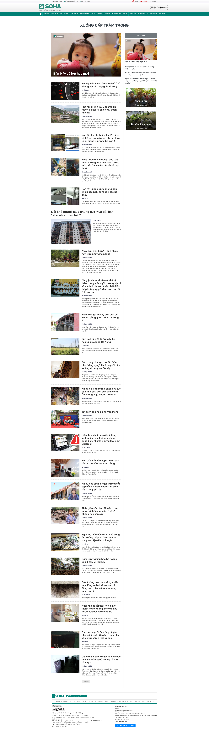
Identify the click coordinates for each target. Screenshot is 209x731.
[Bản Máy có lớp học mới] (86, 55)
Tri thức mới (86, 90)
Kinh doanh (74, 13)
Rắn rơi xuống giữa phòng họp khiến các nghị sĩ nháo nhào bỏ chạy (99, 192)
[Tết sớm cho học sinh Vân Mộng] (65, 419)
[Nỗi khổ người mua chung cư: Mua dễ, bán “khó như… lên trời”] (71, 231)
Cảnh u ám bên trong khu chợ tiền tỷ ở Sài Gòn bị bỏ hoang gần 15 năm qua (101, 659)
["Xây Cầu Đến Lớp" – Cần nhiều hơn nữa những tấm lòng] (65, 258)
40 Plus (93, 13)
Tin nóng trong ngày (141, 124)
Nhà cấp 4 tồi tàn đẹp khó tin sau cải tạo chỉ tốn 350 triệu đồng (100, 462)
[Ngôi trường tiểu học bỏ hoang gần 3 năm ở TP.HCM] (65, 566)
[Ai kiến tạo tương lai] (159, 7)
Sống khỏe (141, 13)
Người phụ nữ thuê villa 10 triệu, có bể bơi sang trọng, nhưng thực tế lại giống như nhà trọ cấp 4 (101, 138)
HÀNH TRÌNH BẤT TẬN (71, 1)
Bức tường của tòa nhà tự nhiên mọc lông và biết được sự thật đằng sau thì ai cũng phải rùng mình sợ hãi (100, 586)
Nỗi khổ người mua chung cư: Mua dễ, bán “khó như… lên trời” (82, 213)
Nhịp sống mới (116, 13)
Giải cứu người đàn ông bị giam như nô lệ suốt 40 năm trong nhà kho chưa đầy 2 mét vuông (100, 635)
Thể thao (107, 13)
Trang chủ (57, 701)
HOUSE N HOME (57, 1)
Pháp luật (133, 13)
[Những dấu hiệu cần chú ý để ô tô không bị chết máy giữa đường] (65, 91)
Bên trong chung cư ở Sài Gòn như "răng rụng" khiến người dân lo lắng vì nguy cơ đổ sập (101, 365)
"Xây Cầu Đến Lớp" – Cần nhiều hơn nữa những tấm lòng (100, 252)
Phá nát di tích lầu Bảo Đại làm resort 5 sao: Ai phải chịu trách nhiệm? (99, 109)
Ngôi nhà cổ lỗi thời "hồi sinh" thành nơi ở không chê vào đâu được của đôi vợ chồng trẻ (99, 608)
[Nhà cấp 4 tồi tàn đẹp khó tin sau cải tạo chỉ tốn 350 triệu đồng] (65, 468)
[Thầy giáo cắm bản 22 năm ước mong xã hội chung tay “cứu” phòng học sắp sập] (65, 515)
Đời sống (162, 13)
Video (143, 701)
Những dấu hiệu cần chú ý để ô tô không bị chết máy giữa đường (101, 85)
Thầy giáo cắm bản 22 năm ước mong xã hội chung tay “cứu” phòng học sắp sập (100, 511)
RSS (153, 701)
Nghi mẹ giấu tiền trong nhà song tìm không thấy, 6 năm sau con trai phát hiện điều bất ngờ (101, 537)
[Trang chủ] (50, 7)
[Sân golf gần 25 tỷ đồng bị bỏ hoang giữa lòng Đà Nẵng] (65, 346)
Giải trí (125, 13)
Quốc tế (99, 13)
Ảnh (148, 701)
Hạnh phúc (54, 13)
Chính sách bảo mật (121, 721)
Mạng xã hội (141, 101)
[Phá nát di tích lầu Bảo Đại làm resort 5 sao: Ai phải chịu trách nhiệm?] (65, 114)
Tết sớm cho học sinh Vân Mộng (100, 411)
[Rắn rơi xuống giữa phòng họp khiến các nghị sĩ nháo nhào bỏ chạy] (65, 196)
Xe (147, 13)
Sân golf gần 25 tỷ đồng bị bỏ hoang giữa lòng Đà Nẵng (98, 340)
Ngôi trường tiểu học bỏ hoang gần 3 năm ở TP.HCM (99, 560)
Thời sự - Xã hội (87, 116)
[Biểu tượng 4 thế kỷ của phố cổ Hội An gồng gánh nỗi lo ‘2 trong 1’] (65, 322)
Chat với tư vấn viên (126, 725)
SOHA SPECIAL (85, 1)
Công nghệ (153, 13)
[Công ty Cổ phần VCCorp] (78, 708)
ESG (61, 13)
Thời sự (66, 13)
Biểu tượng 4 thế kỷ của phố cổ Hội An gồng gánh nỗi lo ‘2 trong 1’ (100, 317)
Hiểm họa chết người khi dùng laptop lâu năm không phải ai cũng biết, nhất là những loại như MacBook (101, 439)
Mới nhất (46, 13)
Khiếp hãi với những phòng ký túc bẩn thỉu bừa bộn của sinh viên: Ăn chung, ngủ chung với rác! (101, 391)
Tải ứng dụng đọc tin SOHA (77, 696)
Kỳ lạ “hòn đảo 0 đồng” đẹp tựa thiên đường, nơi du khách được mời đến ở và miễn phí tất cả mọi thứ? (100, 164)
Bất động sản (84, 13)
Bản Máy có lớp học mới (71, 73)
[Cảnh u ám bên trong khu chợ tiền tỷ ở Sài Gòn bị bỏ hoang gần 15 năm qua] (65, 664)
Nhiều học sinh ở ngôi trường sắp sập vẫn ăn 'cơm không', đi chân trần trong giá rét (101, 486)
